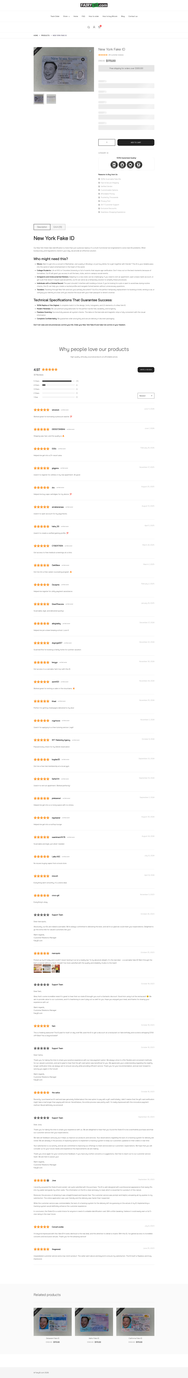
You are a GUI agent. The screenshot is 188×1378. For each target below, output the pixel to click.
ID (107, 153)
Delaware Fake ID (52, 1338)
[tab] (42, 227)
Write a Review (146, 370)
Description (42, 227)
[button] (90, 51)
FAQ (83, 16)
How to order (94, 16)
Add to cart (136, 142)
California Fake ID (135, 1338)
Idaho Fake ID (94, 1338)
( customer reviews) (115, 55)
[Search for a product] (88, 27)
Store (65, 16)
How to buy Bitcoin (110, 16)
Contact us (133, 16)
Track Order (54, 16)
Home (76, 16)
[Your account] (94, 27)
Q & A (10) (58, 227)
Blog (123, 16)
